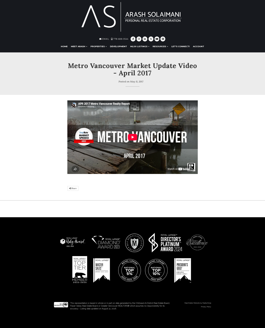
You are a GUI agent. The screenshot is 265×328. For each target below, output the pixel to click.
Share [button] (74, 188)
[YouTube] (157, 39)
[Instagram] (139, 39)
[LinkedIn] (145, 39)
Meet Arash (78, 46)
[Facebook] (133, 39)
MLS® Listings (139, 46)
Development (118, 46)
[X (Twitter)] (151, 39)
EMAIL (105, 39)
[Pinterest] (162, 39)
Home (64, 46)
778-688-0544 (120, 39)
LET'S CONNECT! (180, 46)
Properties (98, 46)
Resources (160, 46)
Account (198, 46)
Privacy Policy (206, 307)
